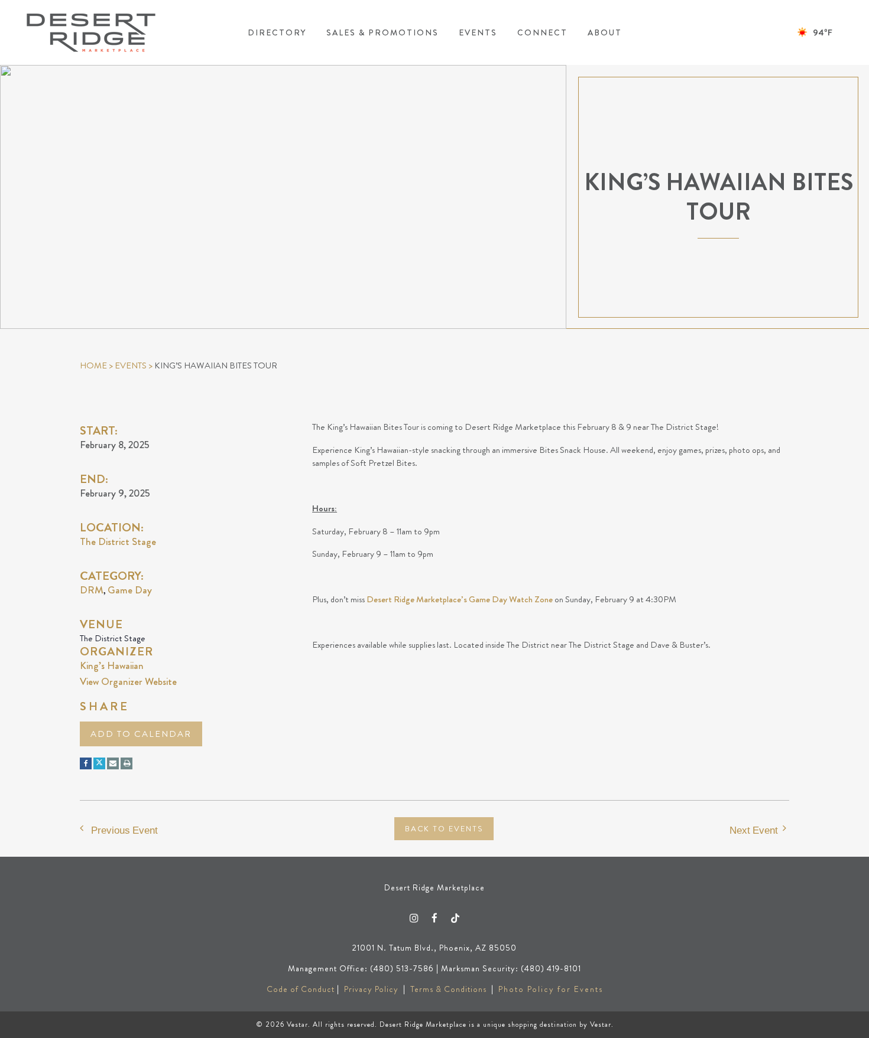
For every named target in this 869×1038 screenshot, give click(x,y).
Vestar (297, 1024)
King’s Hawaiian (112, 665)
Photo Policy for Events (550, 989)
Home (93, 365)
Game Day (130, 590)
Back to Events (444, 828)
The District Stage (118, 541)
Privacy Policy (371, 989)
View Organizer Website (128, 681)
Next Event (753, 830)
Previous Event (124, 830)
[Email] (113, 763)
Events (131, 365)
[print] (126, 763)
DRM (91, 590)
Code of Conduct (301, 989)
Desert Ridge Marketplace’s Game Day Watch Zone (460, 599)
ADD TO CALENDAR (141, 733)
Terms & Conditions (448, 989)
